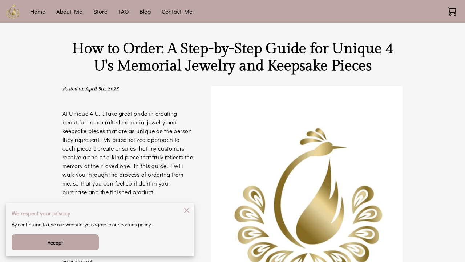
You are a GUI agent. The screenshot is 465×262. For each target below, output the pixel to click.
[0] (452, 11)
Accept (55, 242)
